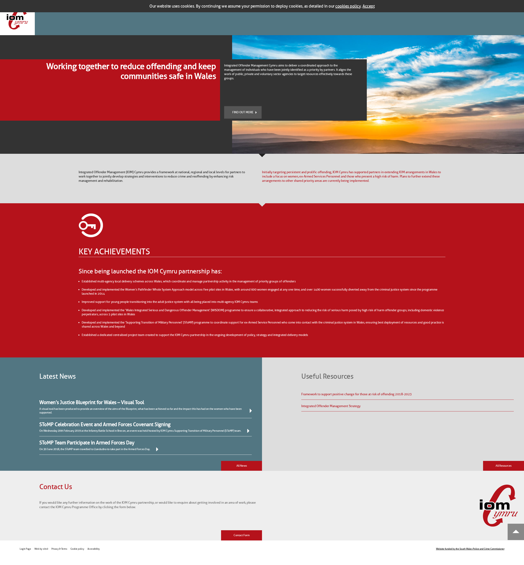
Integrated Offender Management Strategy (330, 406)
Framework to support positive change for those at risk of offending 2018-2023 (356, 394)
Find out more (242, 112)
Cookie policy (77, 548)
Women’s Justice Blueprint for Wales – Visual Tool (91, 402)
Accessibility (93, 548)
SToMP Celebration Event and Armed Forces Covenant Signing (105, 424)
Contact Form (242, 535)
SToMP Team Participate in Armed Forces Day (86, 443)
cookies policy (348, 6)
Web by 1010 (41, 548)
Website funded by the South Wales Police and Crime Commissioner (470, 548)
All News (241, 465)
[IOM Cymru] (17, 17)
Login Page (25, 548)
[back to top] (516, 532)
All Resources (504, 465)
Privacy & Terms (59, 548)
